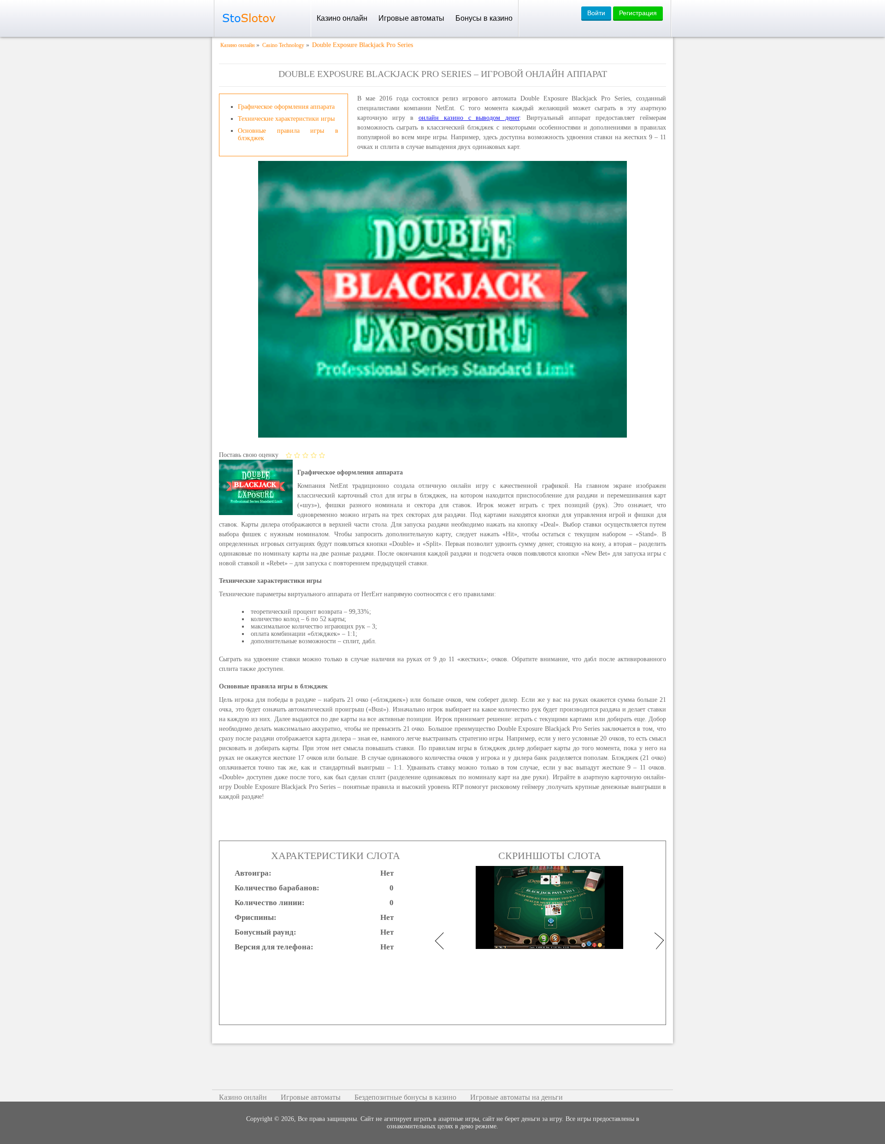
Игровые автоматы (411, 18)
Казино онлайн (342, 18)
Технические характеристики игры (286, 118)
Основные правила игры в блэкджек (288, 134)
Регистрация (638, 13)
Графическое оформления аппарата (286, 106)
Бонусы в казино (484, 18)
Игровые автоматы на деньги (516, 1097)
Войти (596, 13)
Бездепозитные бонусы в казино (405, 1097)
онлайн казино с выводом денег (469, 117)
